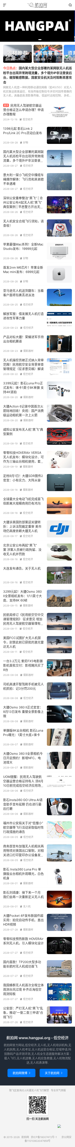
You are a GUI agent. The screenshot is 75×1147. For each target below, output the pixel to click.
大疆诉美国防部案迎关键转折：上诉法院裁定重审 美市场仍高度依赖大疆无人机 (22, 526)
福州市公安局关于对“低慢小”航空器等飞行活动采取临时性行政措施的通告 (23, 827)
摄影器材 (26, 350)
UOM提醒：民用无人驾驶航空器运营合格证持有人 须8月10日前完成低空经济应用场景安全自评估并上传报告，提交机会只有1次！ (23, 785)
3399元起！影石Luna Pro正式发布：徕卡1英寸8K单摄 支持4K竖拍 (23, 387)
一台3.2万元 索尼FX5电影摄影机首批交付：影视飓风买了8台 (23, 665)
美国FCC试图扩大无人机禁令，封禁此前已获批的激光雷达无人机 (23, 642)
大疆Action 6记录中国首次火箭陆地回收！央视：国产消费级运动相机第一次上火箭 (23, 410)
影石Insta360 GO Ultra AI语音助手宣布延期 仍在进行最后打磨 (22, 804)
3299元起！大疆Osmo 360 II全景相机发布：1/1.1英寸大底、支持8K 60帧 (22, 596)
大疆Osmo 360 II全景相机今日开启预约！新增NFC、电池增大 (23, 758)
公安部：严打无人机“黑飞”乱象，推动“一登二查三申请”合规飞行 (23, 1012)
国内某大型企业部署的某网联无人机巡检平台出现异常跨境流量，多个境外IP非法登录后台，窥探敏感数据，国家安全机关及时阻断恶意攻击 (23, 160)
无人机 (25, 906)
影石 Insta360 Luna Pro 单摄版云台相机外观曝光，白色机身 (23, 873)
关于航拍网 (53, 1073)
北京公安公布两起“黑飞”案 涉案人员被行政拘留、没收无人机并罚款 (22, 549)
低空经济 (26, 119)
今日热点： (11, 68)
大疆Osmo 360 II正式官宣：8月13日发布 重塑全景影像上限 (23, 711)
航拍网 (37, 5)
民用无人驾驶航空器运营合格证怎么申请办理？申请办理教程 (23, 109)
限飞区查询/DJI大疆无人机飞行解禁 (29, 1090)
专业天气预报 (58, 1090)
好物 (24, 142)
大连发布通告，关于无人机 (22, 568)
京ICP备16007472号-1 (44, 1137)
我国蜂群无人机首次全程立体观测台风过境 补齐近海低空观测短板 (23, 989)
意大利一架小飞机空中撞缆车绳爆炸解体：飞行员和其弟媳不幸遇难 (23, 179)
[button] (30, 39)
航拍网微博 (21, 1073)
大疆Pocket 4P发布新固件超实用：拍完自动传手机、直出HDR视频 (23, 920)
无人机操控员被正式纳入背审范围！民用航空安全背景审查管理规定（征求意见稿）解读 (23, 364)
